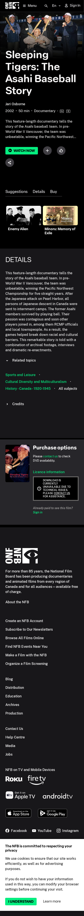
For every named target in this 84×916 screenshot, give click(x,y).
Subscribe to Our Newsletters (29, 629)
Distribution (14, 688)
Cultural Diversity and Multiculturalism (36, 382)
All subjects (68, 389)
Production (14, 713)
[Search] (46, 6)
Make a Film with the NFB (26, 655)
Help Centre (15, 737)
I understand (21, 902)
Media (10, 746)
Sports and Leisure (20, 375)
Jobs (8, 754)
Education (13, 696)
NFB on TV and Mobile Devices (30, 770)
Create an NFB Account (24, 621)
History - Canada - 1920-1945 (28, 389)
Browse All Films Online (24, 638)
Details (39, 191)
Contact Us (14, 729)
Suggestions (16, 191)
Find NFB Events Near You (26, 647)
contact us (50, 456)
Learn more (52, 901)
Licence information (49, 472)
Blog (9, 679)
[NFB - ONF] (12, 6)
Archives (12, 705)
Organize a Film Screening (26, 664)
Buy (53, 191)
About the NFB (17, 602)
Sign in (37, 512)
